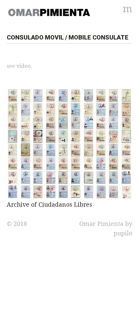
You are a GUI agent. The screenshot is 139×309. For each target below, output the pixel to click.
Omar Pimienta (101, 224)
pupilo (123, 233)
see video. (19, 66)
